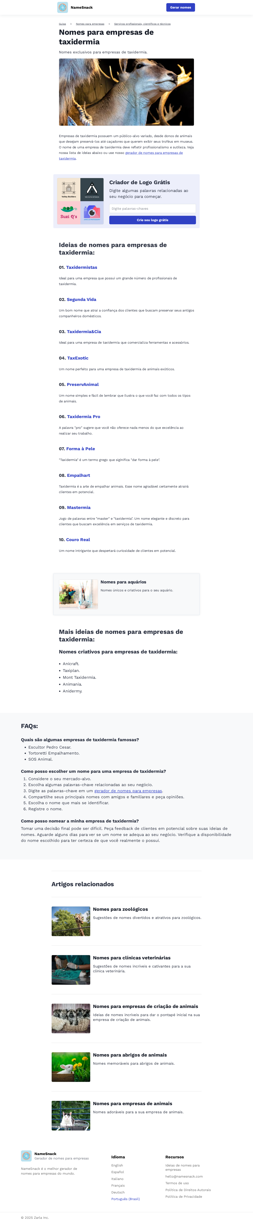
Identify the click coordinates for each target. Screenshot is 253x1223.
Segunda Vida (81, 299)
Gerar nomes (180, 7)
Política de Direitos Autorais (188, 1190)
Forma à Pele (80, 448)
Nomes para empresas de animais (132, 1103)
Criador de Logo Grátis (139, 182)
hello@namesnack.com (184, 1176)
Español (117, 1172)
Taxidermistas (81, 267)
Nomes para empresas (90, 23)
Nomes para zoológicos (120, 909)
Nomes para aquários (123, 582)
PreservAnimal (83, 384)
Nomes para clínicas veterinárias (132, 957)
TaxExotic (78, 358)
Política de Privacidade (183, 1196)
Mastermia (79, 507)
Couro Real (78, 539)
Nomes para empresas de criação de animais (145, 1006)
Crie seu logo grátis (152, 220)
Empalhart (78, 475)
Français (118, 1185)
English (117, 1165)
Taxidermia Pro (83, 416)
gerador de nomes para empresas (128, 790)
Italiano (117, 1179)
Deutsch (118, 1192)
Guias (62, 23)
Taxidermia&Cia (84, 331)
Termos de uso (177, 1183)
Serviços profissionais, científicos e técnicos (142, 23)
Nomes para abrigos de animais (130, 1055)
